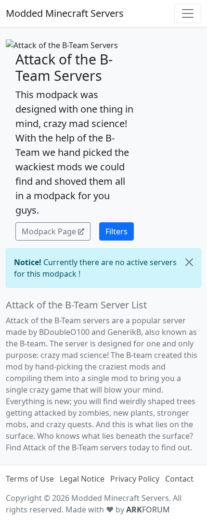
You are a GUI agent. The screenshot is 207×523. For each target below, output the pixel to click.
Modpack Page (49, 231)
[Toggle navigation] (187, 13)
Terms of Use (30, 478)
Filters (116, 231)
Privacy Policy (134, 478)
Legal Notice (82, 478)
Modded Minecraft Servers (65, 13)
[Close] (189, 262)
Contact (179, 478)
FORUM (148, 509)
